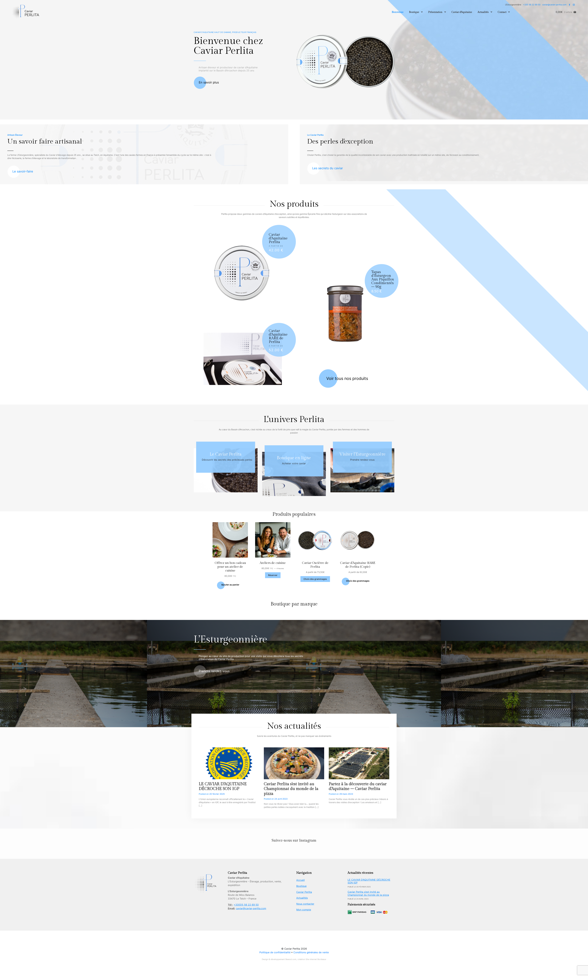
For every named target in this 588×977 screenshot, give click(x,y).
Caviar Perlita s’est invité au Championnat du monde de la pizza (291, 789)
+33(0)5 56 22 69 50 (246, 904)
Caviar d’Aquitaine (461, 12)
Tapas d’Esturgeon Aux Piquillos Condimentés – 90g (382, 279)
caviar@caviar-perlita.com (554, 4)
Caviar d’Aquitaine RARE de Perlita (278, 336)
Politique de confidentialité (275, 952)
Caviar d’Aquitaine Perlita (278, 238)
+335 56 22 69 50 (531, 4)
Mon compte (303, 909)
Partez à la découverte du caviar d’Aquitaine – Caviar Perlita (358, 786)
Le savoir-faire (22, 171)
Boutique (414, 12)
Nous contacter (305, 903)
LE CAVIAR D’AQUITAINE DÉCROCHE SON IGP (223, 786)
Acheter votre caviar (294, 463)
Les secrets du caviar (327, 168)
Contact (502, 12)
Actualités (483, 12)
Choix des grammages (315, 579)
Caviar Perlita (304, 892)
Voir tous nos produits (347, 378)
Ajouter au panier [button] (230, 584)
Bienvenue (397, 12)
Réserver (272, 575)
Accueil (300, 880)
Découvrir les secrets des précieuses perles (227, 459)
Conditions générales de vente (311, 952)
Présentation (435, 12)
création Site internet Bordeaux (312, 959)
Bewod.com (290, 959)
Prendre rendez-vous (362, 459)
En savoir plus (209, 82)
